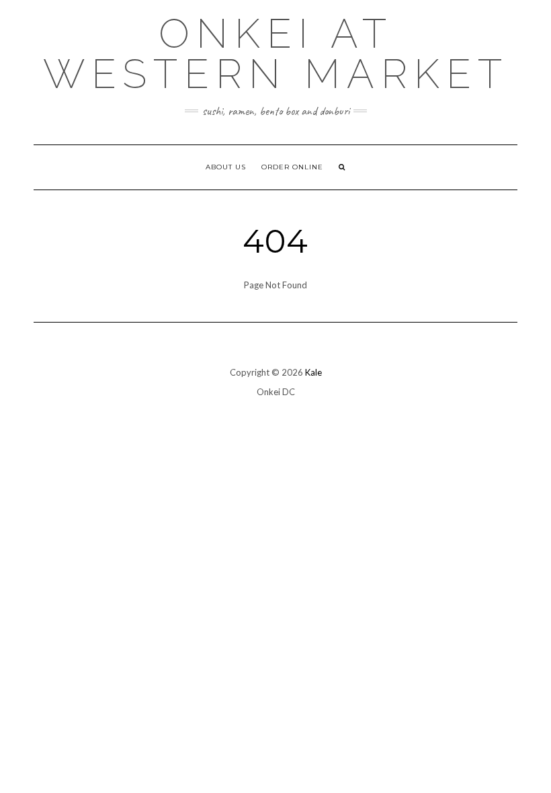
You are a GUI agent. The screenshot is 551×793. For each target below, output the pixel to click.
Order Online (292, 167)
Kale (313, 372)
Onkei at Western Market (276, 53)
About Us (226, 167)
